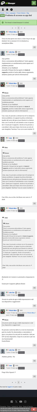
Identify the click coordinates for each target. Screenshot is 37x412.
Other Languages (11, 13)
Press (9, 406)
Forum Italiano (21, 13)
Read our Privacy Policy (23, 410)
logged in (10, 387)
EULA (20, 406)
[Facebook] (11, 401)
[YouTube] (20, 401)
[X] (16, 401)
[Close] (34, 409)
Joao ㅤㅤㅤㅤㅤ (10, 138)
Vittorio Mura (13, 32)
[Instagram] (25, 401)
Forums (2, 13)
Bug (28, 13)
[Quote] (34, 47)
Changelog (3, 406)
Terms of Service (28, 406)
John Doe (11, 52)
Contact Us (15, 406)
